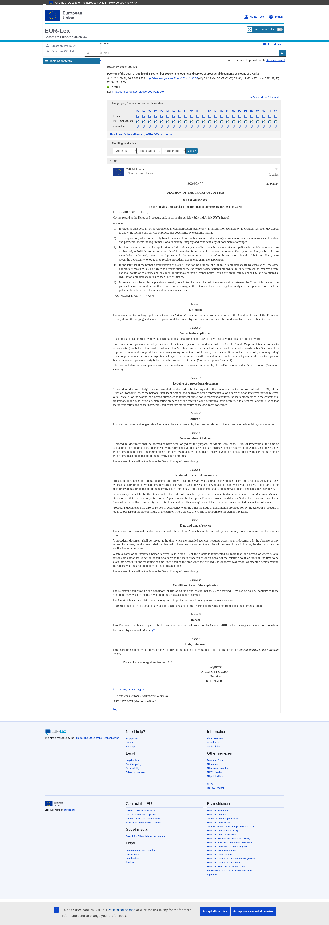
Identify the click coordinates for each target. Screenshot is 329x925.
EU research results (217, 768)
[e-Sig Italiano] (204, 126)
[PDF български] (138, 121)
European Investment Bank (221, 850)
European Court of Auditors (221, 834)
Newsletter (213, 742)
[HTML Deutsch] (161, 115)
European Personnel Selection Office (226, 866)
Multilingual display (124, 143)
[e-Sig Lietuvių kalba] (216, 126)
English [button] (278, 16)
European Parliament (218, 810)
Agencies (212, 874)
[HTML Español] (144, 115)
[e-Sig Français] (185, 126)
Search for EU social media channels (145, 836)
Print (279, 44)
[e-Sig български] (138, 126)
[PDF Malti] (228, 121)
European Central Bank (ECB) (222, 830)
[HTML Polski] (239, 115)
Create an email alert (63, 45)
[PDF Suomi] (269, 121)
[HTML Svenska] (276, 115)
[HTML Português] (245, 115)
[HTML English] (180, 115)
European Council (216, 814)
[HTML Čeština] (150, 115)
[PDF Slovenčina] (257, 121)
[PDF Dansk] (156, 121)
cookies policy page (121, 909)
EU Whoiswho (214, 772)
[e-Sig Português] (245, 126)
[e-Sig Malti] (228, 126)
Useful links (213, 746)
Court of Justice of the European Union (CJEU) (231, 826)
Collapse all (273, 97)
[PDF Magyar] (221, 121)
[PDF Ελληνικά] (173, 121)
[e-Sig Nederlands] (233, 126)
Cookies (130, 862)
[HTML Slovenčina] (257, 115)
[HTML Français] (185, 115)
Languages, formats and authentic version (137, 103)
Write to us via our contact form (143, 818)
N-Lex (210, 783)
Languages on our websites (141, 850)
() (153, 630)
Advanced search (275, 60)
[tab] (194, 103)
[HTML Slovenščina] (263, 115)
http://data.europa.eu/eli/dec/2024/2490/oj (172, 78)
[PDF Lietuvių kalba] (216, 121)
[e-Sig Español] (144, 126)
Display (192, 151)
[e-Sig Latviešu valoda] (209, 126)
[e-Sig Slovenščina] (263, 126)
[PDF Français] (185, 121)
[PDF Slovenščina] (263, 121)
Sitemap (130, 746)
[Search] (282, 53)
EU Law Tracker (215, 787)
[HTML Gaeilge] (192, 115)
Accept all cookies (214, 911)
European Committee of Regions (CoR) (227, 846)
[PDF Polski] (239, 121)
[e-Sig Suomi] (269, 126)
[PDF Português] (245, 121)
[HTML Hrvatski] (197, 115)
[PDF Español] (144, 121)
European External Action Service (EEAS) (228, 838)
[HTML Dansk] (156, 115)
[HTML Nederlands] (233, 115)
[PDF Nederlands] (233, 121)
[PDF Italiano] (204, 121)
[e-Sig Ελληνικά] (173, 126)
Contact (130, 742)
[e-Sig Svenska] (276, 126)
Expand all (257, 97)
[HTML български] (138, 115)
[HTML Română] (251, 115)
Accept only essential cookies (253, 911)
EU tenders (213, 764)
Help (267, 44)
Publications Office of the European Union (97, 738)
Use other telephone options (141, 814)
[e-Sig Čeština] (150, 126)
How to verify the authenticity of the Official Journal (141, 134)
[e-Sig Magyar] (221, 126)
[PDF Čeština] (150, 121)
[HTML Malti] (228, 115)
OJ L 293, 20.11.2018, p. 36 (131, 690)
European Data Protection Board (224, 862)
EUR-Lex (57, 30)
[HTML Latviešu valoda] (209, 115)
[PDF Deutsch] (161, 121)
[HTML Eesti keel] (168, 115)
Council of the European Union (223, 818)
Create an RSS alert (62, 51)
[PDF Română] (251, 121)
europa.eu (69, 809)
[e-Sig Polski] (239, 126)
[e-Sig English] (180, 126)
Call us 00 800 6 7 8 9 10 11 (140, 810)
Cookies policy (133, 764)
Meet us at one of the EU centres (143, 822)
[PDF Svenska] (276, 121)
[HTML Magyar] (221, 115)
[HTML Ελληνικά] (173, 115)
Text (114, 160)
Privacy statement (135, 772)
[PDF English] (180, 121)
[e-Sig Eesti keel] (168, 126)
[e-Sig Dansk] (156, 126)
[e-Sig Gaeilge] (192, 126)
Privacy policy (133, 854)
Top (115, 709)
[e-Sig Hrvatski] (197, 126)
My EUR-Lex (257, 16)
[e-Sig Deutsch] (161, 126)
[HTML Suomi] (269, 115)
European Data (215, 760)
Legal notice (132, 760)
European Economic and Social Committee (229, 842)
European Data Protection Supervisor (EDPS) (231, 858)
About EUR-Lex (215, 738)
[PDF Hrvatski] (197, 121)
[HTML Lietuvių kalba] (216, 115)
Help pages (132, 738)
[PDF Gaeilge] (192, 121)
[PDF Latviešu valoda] (209, 121)
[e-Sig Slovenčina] (257, 126)
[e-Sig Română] (251, 126)
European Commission (219, 822)
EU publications (215, 776)
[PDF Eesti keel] (168, 121)
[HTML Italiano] (204, 115)
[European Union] (54, 804)
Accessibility (133, 768)
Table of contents (60, 61)
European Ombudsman (219, 854)
